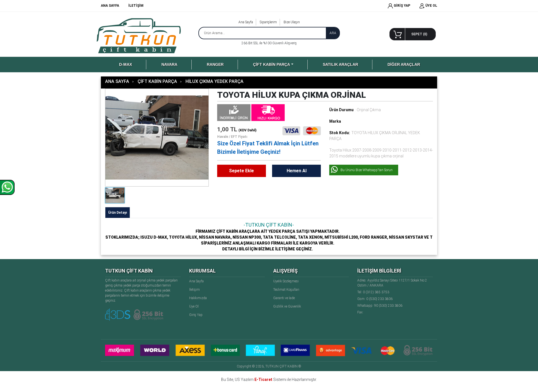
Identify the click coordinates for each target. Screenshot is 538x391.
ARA (333, 33)
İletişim (194, 290)
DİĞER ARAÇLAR (404, 64)
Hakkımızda (198, 298)
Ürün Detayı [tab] (117, 213)
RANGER (215, 64)
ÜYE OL (431, 6)
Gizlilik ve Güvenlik (287, 306)
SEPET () (419, 34)
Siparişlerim (268, 22)
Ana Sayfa (245, 22)
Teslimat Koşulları (286, 290)
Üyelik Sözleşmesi (286, 281)
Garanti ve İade (284, 298)
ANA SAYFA (110, 6)
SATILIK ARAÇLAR (340, 64)
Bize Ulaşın (292, 22)
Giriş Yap (196, 315)
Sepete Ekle (241, 170)
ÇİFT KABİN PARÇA (271, 64)
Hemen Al (297, 170)
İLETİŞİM (135, 6)
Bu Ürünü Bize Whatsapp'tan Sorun (366, 170)
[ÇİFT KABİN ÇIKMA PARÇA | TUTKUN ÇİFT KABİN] (140, 36)
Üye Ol (194, 306)
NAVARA (169, 64)
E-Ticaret (263, 379)
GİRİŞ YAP (401, 6)
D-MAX (125, 64)
